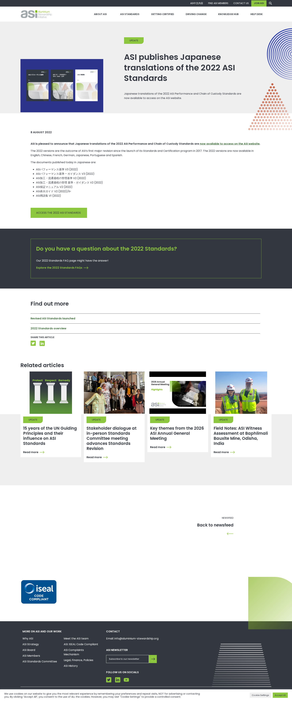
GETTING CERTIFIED (162, 14)
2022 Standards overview (48, 328)
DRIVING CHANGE (196, 14)
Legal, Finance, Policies (78, 660)
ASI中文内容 (196, 3)
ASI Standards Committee (39, 661)
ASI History (71, 666)
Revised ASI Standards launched (53, 318)
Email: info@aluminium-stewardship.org (132, 638)
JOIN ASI (259, 3)
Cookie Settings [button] (260, 695)
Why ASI (27, 638)
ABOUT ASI (100, 14)
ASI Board (28, 650)
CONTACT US (241, 3)
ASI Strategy (30, 644)
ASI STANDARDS (129, 14)
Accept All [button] (280, 695)
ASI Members (31, 656)
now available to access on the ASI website (230, 144)
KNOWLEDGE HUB (228, 14)
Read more (30, 452)
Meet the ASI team (76, 638)
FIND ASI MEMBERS (218, 3)
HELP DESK (256, 14)
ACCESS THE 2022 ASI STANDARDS (58, 213)
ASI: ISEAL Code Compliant (81, 644)
